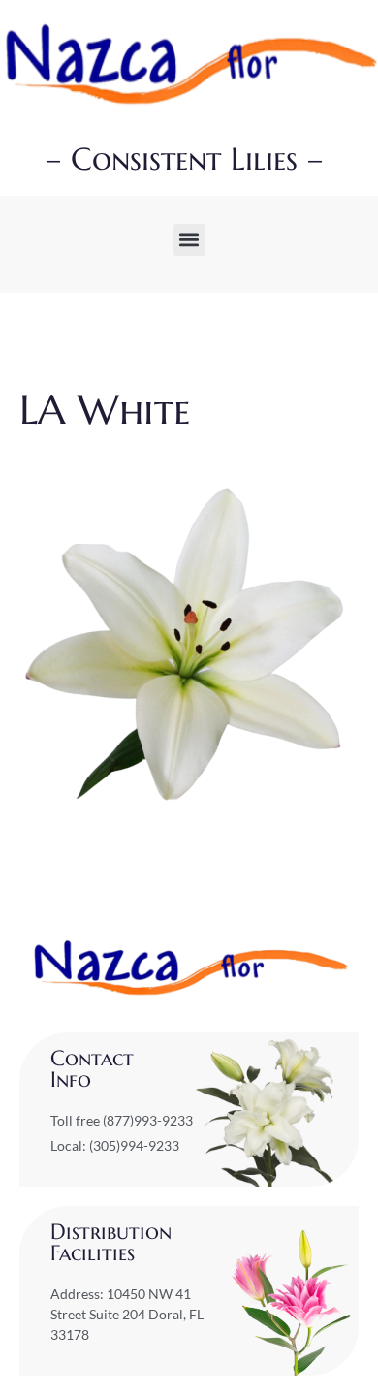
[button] (189, 240)
